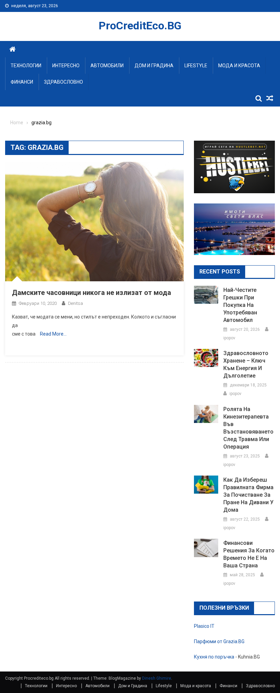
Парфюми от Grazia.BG (219, 641)
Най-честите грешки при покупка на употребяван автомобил (240, 305)
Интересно (66, 65)
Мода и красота (239, 65)
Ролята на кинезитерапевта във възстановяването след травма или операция (248, 428)
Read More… (53, 334)
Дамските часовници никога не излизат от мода (91, 292)
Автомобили (107, 65)
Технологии (26, 65)
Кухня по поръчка (214, 657)
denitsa (75, 303)
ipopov (229, 338)
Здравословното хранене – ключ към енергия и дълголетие (245, 364)
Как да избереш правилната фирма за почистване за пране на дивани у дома (248, 495)
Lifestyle (195, 65)
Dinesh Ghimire (156, 678)
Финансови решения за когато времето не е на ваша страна (249, 554)
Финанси (22, 82)
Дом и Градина (154, 65)
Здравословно (63, 82)
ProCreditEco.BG (140, 25)
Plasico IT (204, 626)
